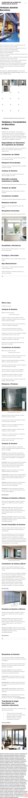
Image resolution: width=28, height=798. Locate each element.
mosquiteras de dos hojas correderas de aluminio (10, 786)
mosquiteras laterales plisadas (6, 789)
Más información (5, 494)
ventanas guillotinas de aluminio (20, 794)
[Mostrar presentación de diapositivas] (14, 118)
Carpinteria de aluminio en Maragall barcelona (14, 777)
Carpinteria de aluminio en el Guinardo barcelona (10, 770)
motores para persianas (9, 791)
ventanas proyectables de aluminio (11, 797)
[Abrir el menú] (25, 3)
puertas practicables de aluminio (6, 792)
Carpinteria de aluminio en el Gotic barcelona (17, 768)
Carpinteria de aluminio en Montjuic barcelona (9, 779)
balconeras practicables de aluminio (11, 755)
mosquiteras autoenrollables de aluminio (16, 785)
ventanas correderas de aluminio (7, 794)
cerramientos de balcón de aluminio (12, 783)
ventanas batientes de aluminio (20, 792)
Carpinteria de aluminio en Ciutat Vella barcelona (10, 761)
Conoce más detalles (6, 722)
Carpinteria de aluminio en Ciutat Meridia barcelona (15, 759)
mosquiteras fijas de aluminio (20, 788)
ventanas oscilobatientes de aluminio (7, 795)
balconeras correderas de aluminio (7, 753)
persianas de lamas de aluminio (20, 791)
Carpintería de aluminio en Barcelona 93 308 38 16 (11, 3)
